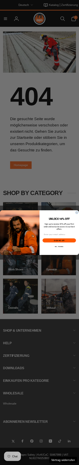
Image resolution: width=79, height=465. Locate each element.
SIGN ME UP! (59, 240)
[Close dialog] (77, 212)
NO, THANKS (59, 246)
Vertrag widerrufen (63, 460)
